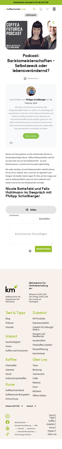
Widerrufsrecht (20, 422)
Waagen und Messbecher (39, 335)
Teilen (33, 209)
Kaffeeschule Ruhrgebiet (17, 394)
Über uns (52, 434)
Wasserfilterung (40, 349)
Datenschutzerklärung (23, 425)
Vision (9, 346)
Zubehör (50, 424)
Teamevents (38, 374)
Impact (51, 431)
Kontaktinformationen (26, 431)
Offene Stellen (39, 395)
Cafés (35, 378)
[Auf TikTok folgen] (8, 434)
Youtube (10, 327)
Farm (35, 387)
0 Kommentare (33, 78)
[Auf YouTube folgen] (8, 428)
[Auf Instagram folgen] (8, 416)
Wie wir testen (31, 136)
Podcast (10, 323)
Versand (21, 428)
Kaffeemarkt (31, 15)
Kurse (52, 427)
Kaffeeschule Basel (15, 390)
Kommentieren (43, 249)
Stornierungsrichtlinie (23, 434)
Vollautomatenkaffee (16, 378)
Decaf (8, 374)
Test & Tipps (52, 416)
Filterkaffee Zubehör (42, 345)
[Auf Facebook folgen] (8, 422)
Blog (8, 318)
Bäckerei (37, 391)
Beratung (37, 369)
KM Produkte (39, 318)
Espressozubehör (41, 323)
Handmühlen (39, 340)
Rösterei (37, 382)
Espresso (10, 369)
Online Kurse (12, 399)
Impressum (31, 428)
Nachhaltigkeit (13, 342)
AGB (35, 425)
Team (35, 365)
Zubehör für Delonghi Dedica (43, 328)
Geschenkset (39, 353)
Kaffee (51, 421)
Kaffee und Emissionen (17, 350)
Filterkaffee (11, 365)
